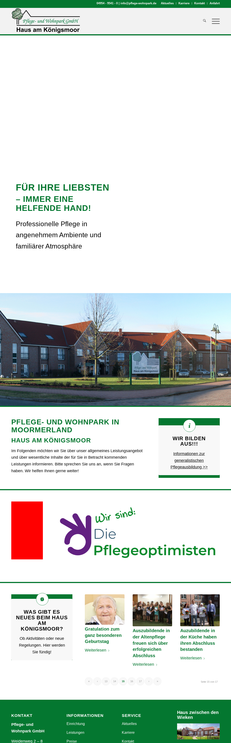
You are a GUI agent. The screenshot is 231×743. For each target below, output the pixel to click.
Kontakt (199, 3)
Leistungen (75, 732)
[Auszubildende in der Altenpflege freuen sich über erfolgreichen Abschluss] (152, 610)
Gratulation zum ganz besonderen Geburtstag (103, 635)
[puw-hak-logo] (45, 21)
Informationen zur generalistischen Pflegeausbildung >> (189, 460)
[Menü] (214, 21)
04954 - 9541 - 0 (107, 3)
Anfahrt (215, 3)
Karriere (183, 3)
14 (114, 681)
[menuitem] (167, 3)
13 (106, 681)
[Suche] (204, 21)
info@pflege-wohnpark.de (138, 3)
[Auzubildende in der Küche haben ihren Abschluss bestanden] (200, 610)
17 (140, 681)
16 (131, 681)
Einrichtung (76, 724)
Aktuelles (167, 3)
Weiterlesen (95, 650)
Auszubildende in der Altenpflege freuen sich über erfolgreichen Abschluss (151, 643)
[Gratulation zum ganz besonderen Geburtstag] (104, 609)
